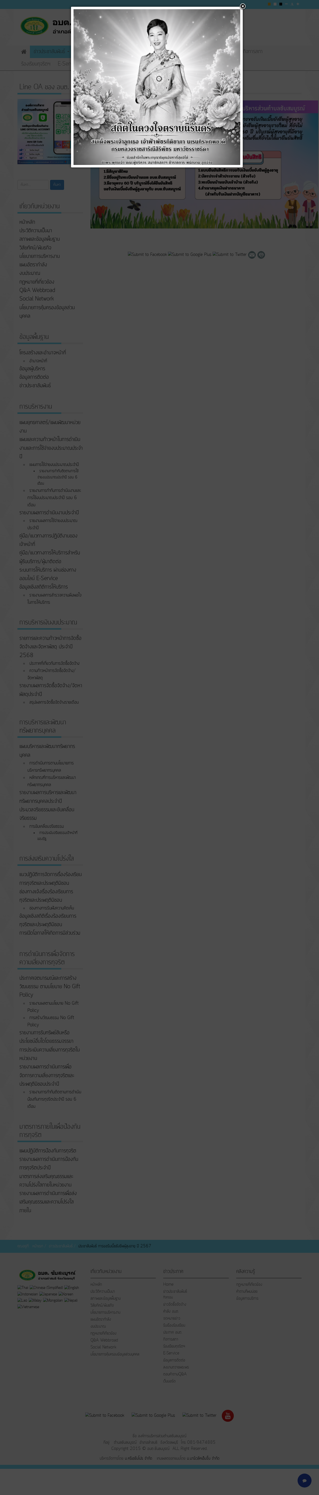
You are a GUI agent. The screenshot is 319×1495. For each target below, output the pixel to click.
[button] (242, 6)
